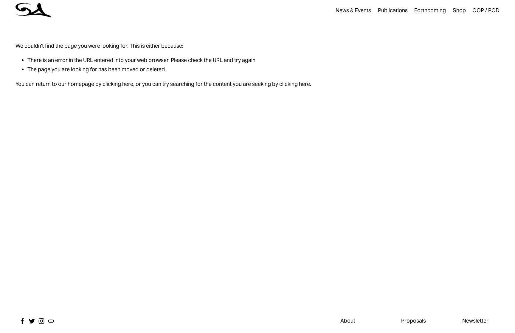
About (347, 320)
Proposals (413, 320)
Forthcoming (430, 10)
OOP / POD (486, 10)
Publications (393, 10)
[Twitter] (32, 321)
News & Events (353, 10)
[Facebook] (22, 321)
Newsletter (475, 320)
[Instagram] (41, 321)
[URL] (51, 321)
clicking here (118, 83)
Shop (459, 10)
